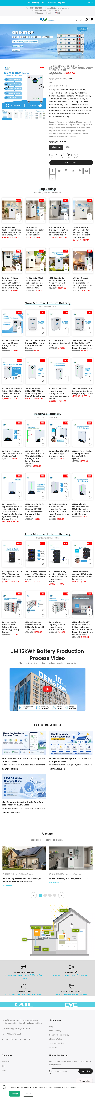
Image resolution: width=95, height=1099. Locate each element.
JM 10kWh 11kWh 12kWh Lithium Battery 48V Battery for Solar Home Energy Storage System (82, 344)
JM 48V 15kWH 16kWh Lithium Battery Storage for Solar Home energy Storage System (59, 393)
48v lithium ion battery (59, 99)
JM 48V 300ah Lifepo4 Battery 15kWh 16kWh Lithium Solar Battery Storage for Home (12, 392)
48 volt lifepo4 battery (64, 93)
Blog (3, 1066)
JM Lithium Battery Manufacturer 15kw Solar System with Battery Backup (58, 282)
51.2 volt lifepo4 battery (78, 102)
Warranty (53, 1047)
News (4, 1070)
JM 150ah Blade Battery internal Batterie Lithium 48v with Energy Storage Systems (11, 627)
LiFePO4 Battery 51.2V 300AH (76, 105)
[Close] (92, 1085)
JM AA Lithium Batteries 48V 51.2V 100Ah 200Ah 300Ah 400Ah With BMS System (35, 575)
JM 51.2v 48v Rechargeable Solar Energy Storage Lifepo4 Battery (35, 231)
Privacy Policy (73, 1087)
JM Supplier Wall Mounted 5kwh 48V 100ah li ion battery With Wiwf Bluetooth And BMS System (81, 509)
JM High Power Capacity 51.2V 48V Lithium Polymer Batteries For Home (57, 626)
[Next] (41, 86)
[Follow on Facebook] (52, 171)
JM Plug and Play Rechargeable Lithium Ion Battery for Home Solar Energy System (11, 231)
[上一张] (34, 895)
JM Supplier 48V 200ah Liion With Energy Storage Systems (59, 453)
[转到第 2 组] (45, 895)
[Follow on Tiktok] (52, 177)
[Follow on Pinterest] (80, 171)
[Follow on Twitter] (59, 171)
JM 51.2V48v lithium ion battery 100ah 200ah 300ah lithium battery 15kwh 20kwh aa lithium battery (11, 283)
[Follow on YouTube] (86, 171)
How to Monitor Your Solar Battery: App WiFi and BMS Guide (23, 760)
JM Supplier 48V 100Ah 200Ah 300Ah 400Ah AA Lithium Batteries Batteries (12, 575)
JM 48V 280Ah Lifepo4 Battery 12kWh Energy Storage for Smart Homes (35, 344)
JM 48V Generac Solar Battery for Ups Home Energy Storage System (82, 391)
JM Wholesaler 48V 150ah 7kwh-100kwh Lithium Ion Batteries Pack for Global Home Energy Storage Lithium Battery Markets (82, 628)
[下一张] (61, 895)
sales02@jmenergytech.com (58, 8)
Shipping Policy (55, 1039)
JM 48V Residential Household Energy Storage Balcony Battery (10, 344)
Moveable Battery (81, 113)
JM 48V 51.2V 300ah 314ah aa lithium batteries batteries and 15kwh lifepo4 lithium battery (34, 283)
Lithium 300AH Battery (58, 107)
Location (40, 13)
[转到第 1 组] (40, 895)
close (5, 3)
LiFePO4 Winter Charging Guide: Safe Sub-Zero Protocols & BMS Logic (23, 803)
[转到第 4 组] (54, 895)
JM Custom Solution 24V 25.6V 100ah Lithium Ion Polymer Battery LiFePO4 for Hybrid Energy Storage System (59, 510)
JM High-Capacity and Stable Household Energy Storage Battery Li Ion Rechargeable (83, 283)
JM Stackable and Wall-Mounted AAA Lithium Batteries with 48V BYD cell (34, 626)
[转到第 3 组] (50, 895)
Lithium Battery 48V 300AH (80, 107)
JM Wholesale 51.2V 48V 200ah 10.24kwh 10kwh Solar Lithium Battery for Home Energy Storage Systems (34, 457)
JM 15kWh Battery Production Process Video (47, 655)
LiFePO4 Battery (56, 105)
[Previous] (6, 86)
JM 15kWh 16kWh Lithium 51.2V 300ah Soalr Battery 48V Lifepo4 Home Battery (35, 392)
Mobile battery (66, 113)
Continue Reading (10, 769)
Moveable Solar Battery (59, 116)
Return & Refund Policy (59, 1035)
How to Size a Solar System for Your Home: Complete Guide (70, 760)
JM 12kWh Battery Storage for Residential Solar (59, 343)
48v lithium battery (82, 96)
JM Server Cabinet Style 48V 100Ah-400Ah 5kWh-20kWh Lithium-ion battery (82, 575)
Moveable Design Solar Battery (73, 89)
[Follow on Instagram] (66, 171)
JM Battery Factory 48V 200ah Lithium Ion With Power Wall (12, 453)
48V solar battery (77, 99)
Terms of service (56, 1043)
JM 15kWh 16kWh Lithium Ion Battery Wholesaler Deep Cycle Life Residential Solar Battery (82, 232)
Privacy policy (55, 1030)
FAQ (51, 1026)
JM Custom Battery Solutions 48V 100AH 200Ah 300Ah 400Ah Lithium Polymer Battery (58, 577)
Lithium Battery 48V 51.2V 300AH (63, 110)
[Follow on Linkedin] (73, 171)
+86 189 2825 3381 (35, 8)
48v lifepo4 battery (65, 96)
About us (6, 1061)
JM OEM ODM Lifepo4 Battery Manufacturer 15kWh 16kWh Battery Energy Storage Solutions (71, 67)
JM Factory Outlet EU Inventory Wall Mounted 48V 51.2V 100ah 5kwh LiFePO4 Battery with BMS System (34, 510)
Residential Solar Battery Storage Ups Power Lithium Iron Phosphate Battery (58, 231)
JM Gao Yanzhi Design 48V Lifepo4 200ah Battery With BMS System (82, 455)
